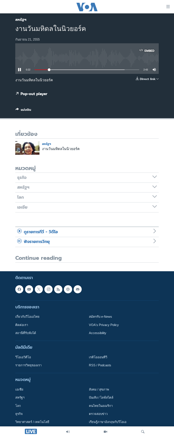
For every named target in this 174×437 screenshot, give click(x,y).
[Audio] (68, 431)
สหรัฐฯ (20, 19)
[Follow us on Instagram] (48, 289)
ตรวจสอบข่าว (98, 414)
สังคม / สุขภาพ (99, 389)
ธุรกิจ (19, 414)
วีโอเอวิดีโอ (23, 357)
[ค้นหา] (142, 431)
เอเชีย (19, 389)
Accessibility (97, 333)
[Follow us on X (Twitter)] (39, 289)
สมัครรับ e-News (100, 317)
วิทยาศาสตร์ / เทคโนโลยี (32, 422)
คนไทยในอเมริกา (101, 405)
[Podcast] (68, 289)
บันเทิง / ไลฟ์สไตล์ (101, 397)
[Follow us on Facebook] (19, 289)
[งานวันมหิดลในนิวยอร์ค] (27, 148)
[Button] (23, 111)
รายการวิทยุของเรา (28, 365)
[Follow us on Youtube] (29, 289)
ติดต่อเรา (21, 325)
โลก (18, 405)
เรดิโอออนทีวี (98, 357)
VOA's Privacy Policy (104, 325)
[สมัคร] (78, 289)
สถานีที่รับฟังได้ (25, 333)
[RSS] (58, 289)
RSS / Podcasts (100, 365)
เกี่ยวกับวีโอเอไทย (27, 317)
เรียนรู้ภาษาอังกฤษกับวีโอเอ (107, 422)
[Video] (105, 431)
